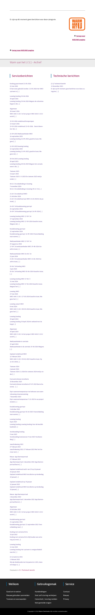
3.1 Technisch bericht (27, 570)
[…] (18, 91)
